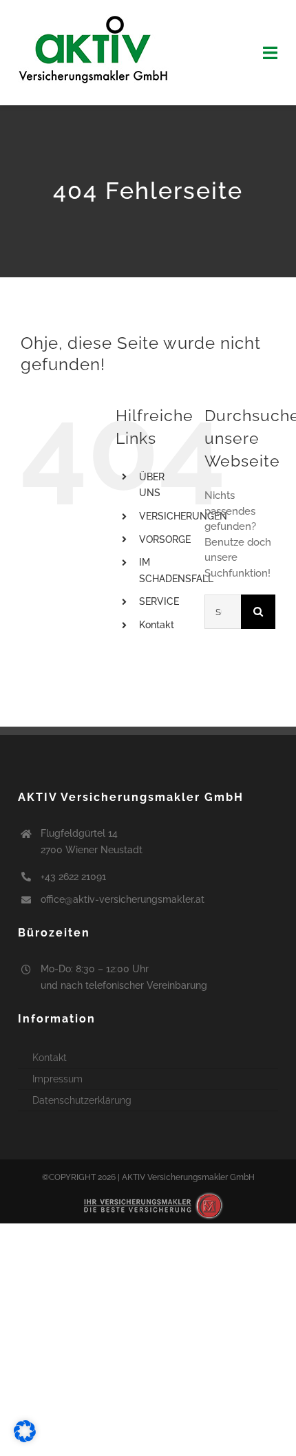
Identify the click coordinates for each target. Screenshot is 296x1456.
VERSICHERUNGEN (183, 516)
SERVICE (159, 601)
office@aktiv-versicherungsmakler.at (122, 899)
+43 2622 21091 (73, 876)
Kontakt (156, 624)
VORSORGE (165, 539)
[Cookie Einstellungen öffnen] (25, 1439)
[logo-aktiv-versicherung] (93, 18)
